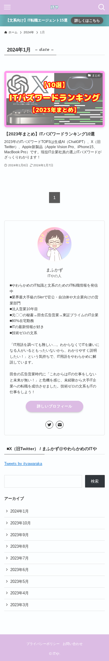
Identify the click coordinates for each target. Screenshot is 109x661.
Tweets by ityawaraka (23, 463)
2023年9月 (19, 535)
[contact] (60, 425)
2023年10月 (20, 523)
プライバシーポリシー (43, 644)
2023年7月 (19, 558)
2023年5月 (19, 581)
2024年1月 (19, 511)
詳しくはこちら (87, 20)
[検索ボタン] (101, 7)
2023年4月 (19, 593)
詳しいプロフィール (54, 406)
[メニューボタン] (7, 7)
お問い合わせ (73, 644)
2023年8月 (19, 546)
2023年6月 (19, 569)
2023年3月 (19, 605)
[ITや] (54, 7)
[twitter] (49, 425)
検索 (95, 481)
